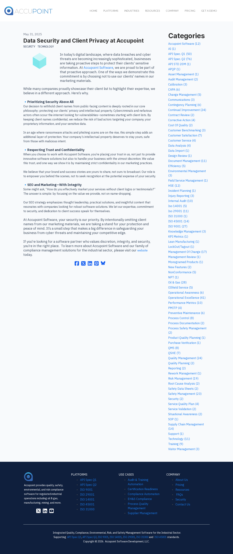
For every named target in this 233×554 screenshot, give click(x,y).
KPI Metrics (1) (178, 236)
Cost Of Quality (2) (180, 125)
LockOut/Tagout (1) (181, 247)
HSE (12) (174, 185)
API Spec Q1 (88, 480)
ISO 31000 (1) (177, 216)
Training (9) (175, 444)
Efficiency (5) (176, 166)
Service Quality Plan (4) (183, 404)
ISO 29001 (87, 494)
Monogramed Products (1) (185, 262)
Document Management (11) (187, 161)
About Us (181, 480)
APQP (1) (174, 69)
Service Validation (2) (182, 409)
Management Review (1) (184, 257)
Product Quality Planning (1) (186, 337)
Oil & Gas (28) (177, 282)
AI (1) (172, 49)
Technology (45, 46)
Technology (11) (179, 439)
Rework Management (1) (184, 373)
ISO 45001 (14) (178, 221)
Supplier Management (142, 513)
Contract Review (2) (181, 115)
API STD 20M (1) (179, 64)
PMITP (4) (175, 308)
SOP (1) (173, 419)
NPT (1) (173, 277)
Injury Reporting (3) (181, 196)
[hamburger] (57, 10)
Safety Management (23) (185, 394)
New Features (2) (179, 267)
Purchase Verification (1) (184, 343)
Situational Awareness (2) (185, 414)
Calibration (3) (177, 84)
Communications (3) (181, 100)
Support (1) (175, 434)
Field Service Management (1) (188, 180)
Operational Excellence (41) (187, 297)
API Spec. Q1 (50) (180, 54)
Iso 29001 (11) (178, 211)
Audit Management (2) (183, 79)
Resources (182, 489)
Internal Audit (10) (180, 201)
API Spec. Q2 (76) (180, 59)
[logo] (28, 10)
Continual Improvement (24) (187, 110)
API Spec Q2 (88, 485)
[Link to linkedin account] (45, 510)
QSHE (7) (174, 353)
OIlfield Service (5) (180, 287)
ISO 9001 (86, 489)
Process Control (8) (181, 318)
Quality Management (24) (185, 358)
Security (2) (175, 399)
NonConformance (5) (182, 272)
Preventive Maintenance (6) (186, 313)
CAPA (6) (174, 89)
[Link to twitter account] (38, 510)
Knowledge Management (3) (187, 231)
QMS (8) (173, 348)
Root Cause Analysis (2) (184, 383)
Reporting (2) (177, 368)
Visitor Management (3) (183, 449)
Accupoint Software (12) (184, 43)
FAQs (179, 494)
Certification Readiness (143, 489)
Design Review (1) (180, 156)
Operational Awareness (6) (186, 292)
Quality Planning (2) (181, 363)
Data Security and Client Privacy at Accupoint (83, 40)
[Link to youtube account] (51, 510)
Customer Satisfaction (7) (185, 135)
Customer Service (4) (182, 140)
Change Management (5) (184, 94)
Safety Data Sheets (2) (183, 388)
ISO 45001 (87, 504)
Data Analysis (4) (179, 145)
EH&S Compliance (140, 499)
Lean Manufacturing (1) (183, 241)
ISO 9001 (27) (177, 226)
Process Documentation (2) (186, 323)
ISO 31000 (87, 509)
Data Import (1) (178, 150)
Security (29, 46)
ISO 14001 (87, 499)
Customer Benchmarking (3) (187, 130)
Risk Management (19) (183, 378)
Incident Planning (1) (182, 190)
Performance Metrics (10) (185, 303)
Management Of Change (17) (187, 252)
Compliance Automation (143, 494)
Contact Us (182, 504)
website (142, 250)
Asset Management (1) (183, 74)
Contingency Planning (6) (184, 105)
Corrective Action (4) (181, 120)
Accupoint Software (98, 67)
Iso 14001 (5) (177, 206)
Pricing (179, 485)
